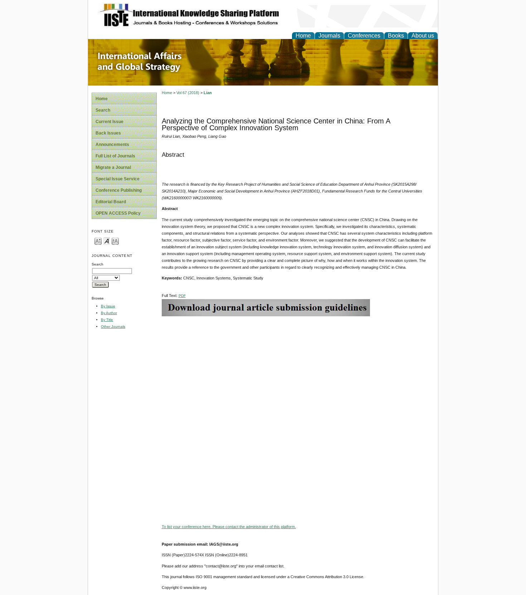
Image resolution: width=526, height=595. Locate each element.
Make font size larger (115, 240)
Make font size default (106, 240)
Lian (208, 93)
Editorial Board (111, 201)
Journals (329, 36)
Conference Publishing (119, 190)
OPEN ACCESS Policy (118, 213)
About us (422, 36)
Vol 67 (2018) (187, 93)
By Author (109, 313)
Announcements (112, 144)
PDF (182, 296)
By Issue (108, 306)
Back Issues (108, 133)
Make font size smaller (98, 240)
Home (303, 36)
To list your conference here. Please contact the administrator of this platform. (229, 527)
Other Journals (113, 326)
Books (396, 36)
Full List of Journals (115, 155)
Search (103, 110)
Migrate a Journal (113, 167)
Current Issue (109, 121)
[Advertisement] (298, 366)
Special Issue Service (118, 178)
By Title (107, 320)
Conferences (364, 36)
